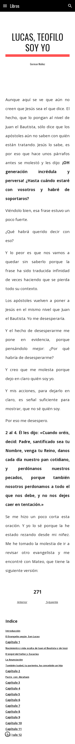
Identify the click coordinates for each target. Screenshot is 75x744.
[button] (5, 5)
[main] (37, 44)
